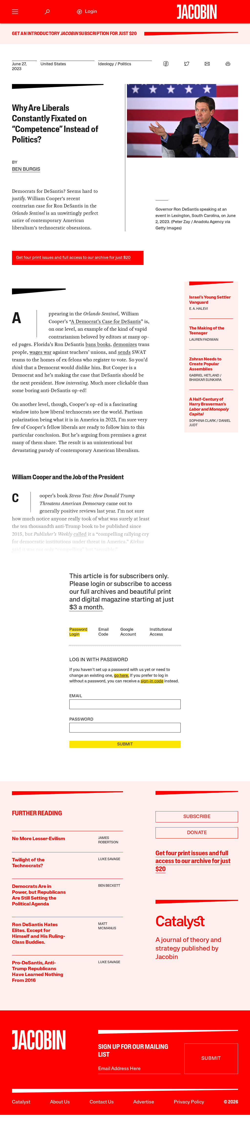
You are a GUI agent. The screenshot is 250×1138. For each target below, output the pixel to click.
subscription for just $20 (107, 33)
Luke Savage (109, 859)
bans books (97, 344)
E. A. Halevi (198, 309)
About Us (60, 1102)
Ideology (106, 64)
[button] (15, 12)
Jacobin (69, 33)
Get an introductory (36, 33)
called (80, 534)
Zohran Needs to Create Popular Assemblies (205, 364)
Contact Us (102, 1102)
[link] (86, 12)
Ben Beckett (109, 886)
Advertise (143, 1102)
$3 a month (86, 607)
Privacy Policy (189, 1102)
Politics (124, 64)
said (16, 549)
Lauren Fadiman (203, 340)
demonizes (125, 344)
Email (75, 696)
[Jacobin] (197, 11)
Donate (197, 832)
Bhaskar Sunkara (205, 380)
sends (124, 352)
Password (81, 719)
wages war (41, 352)
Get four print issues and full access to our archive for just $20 (73, 258)
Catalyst (21, 1102)
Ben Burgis (26, 169)
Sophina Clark (202, 421)
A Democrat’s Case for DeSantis (106, 321)
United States (53, 64)
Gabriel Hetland (204, 375)
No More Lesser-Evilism (38, 839)
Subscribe (197, 816)
